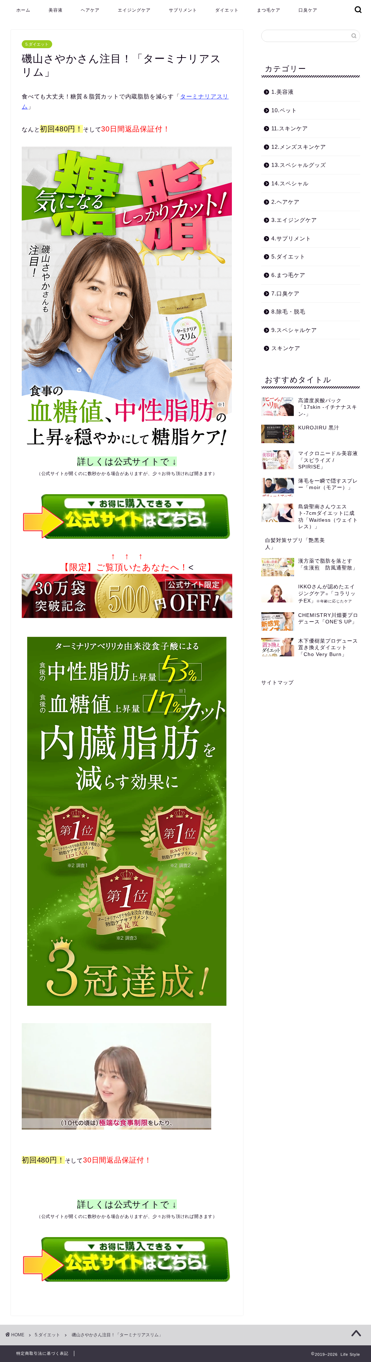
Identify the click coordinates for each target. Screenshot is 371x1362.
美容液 (56, 10)
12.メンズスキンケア (298, 147)
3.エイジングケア (294, 220)
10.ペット (284, 110)
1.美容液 (282, 92)
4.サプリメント (291, 238)
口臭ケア (308, 10)
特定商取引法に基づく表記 (42, 1353)
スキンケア (285, 348)
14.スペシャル (290, 183)
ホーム (23, 10)
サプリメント (183, 10)
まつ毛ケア (268, 10)
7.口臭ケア (285, 293)
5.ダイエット (37, 44)
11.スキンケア (289, 128)
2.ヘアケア (285, 202)
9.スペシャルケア (294, 330)
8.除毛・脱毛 (288, 311)
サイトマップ (277, 682)
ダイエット (227, 10)
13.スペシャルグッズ (298, 165)
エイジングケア (134, 10)
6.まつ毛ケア (288, 275)
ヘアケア (90, 10)
